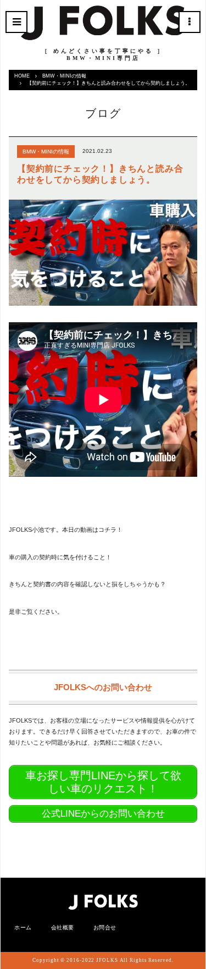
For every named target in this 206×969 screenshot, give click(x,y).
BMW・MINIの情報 (64, 76)
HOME (22, 76)
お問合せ (104, 927)
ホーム (23, 927)
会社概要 (62, 927)
